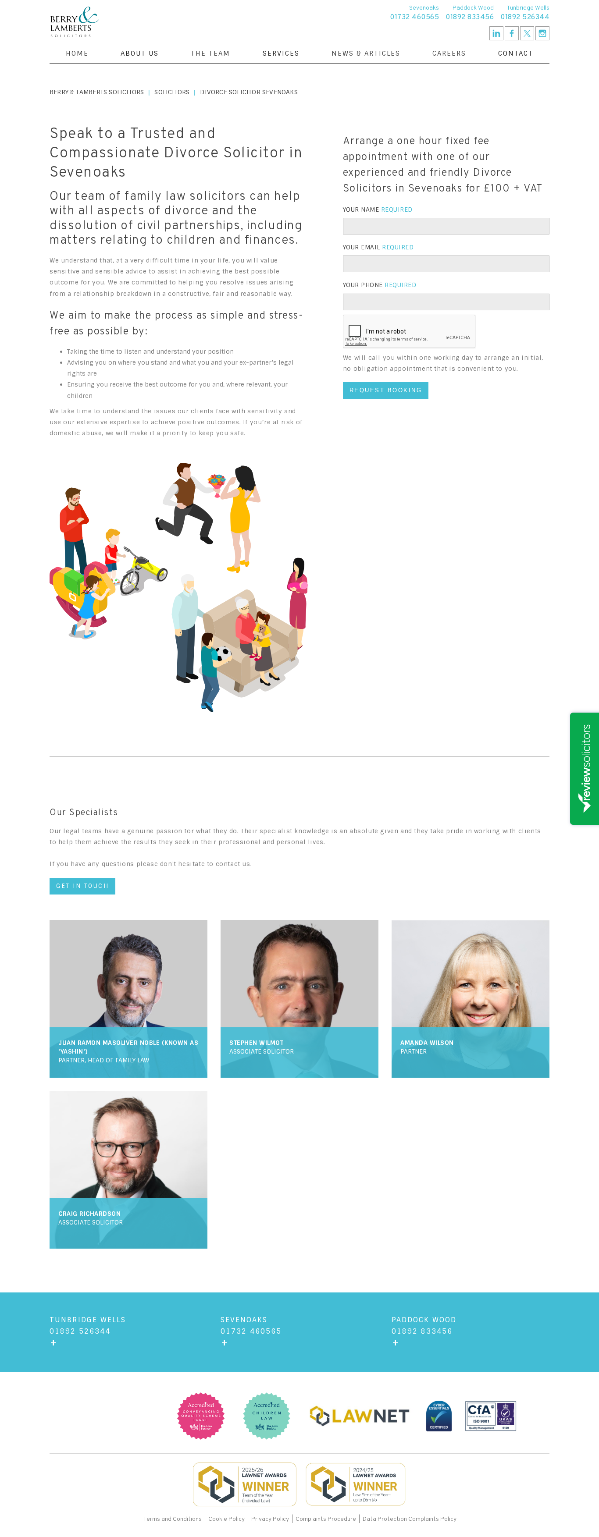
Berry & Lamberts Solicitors (97, 92)
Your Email (378, 247)
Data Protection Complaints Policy (409, 1519)
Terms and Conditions (173, 1519)
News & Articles (366, 53)
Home (77, 53)
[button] (140, 53)
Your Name (378, 209)
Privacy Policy (270, 1519)
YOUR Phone (380, 285)
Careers (449, 53)
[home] (75, 21)
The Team (210, 53)
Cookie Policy (226, 1519)
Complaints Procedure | (329, 1519)
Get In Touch (82, 886)
